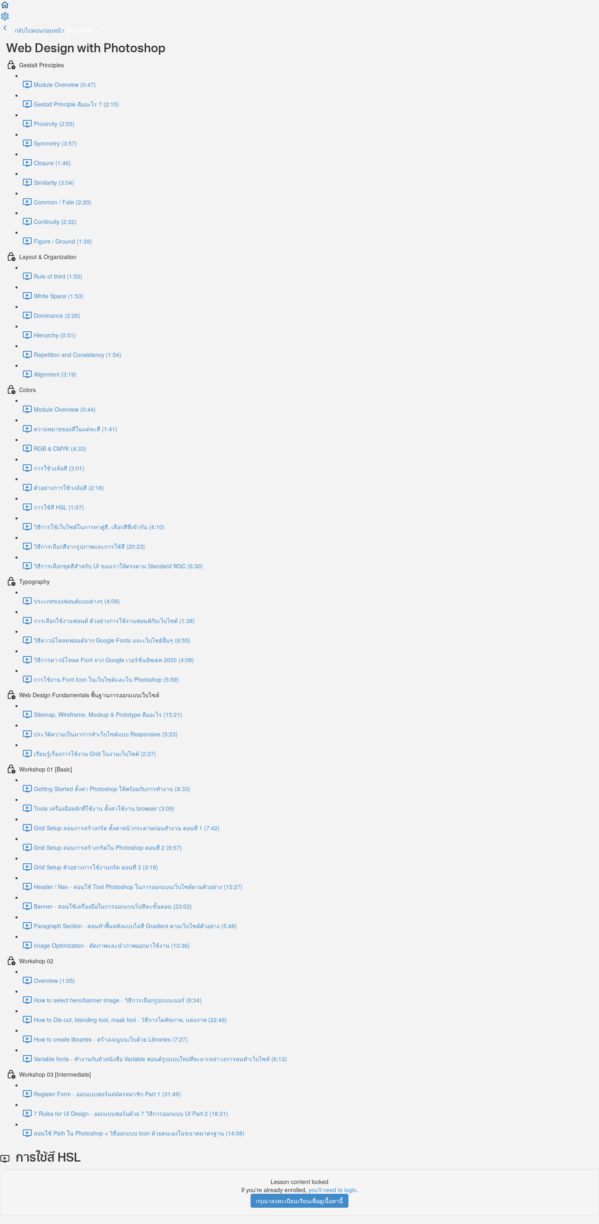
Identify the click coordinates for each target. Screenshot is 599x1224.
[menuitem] (5, 19)
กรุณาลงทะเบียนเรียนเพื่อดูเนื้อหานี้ (299, 1201)
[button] (5, 7)
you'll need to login (332, 1190)
